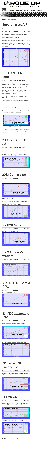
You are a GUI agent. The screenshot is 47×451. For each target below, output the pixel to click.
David (11, 31)
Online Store (19, 10)
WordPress (27, 448)
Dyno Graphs (15, 31)
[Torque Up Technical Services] (21, 5)
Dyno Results (26, 10)
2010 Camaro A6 (14, 174)
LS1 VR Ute (10, 397)
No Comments (27, 31)
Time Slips (39, 10)
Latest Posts (5, 10)
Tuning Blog (21, 80)
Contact (33, 10)
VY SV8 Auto (11, 225)
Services (12, 10)
